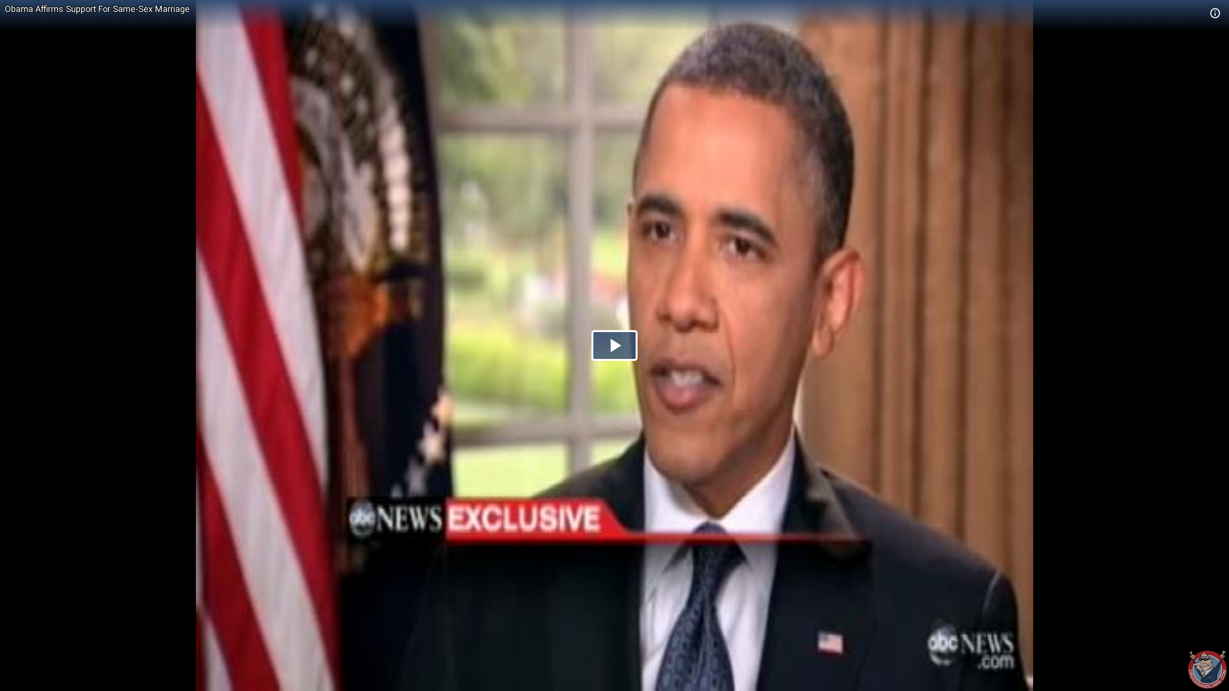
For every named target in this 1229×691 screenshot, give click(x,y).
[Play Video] (614, 345)
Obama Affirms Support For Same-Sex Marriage (97, 9)
